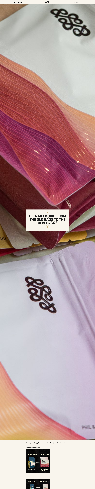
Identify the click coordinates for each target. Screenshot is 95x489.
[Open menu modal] (81, 2)
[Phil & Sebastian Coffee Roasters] (18, 2)
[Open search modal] (74, 2)
